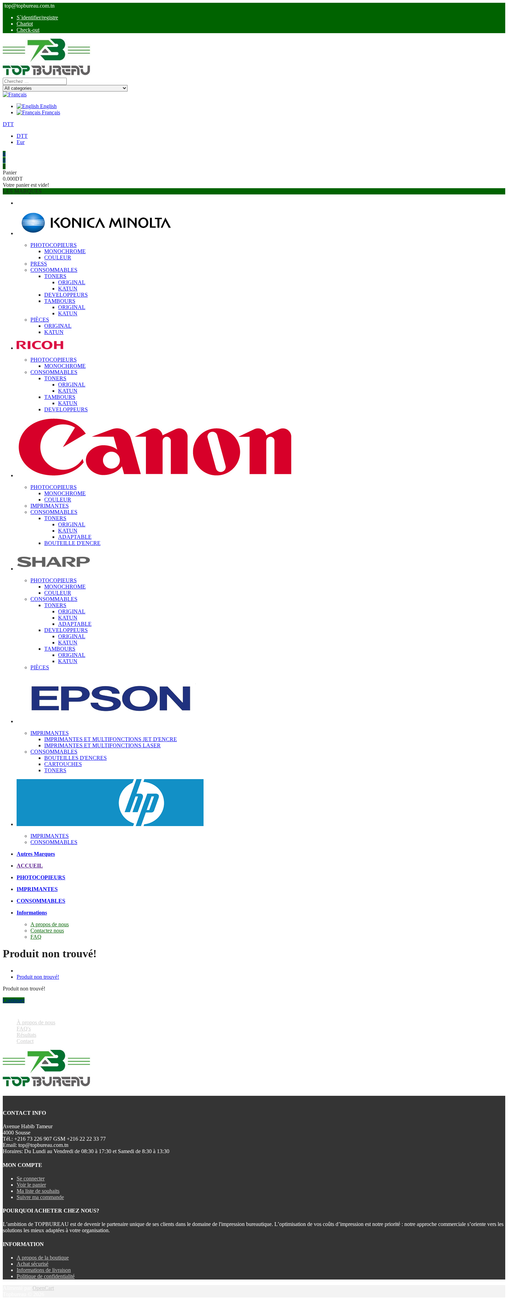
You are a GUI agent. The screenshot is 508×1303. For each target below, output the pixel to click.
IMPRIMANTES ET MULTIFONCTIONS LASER (102, 745)
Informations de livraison (44, 1270)
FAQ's (24, 1029)
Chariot (25, 24)
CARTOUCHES (63, 764)
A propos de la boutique (43, 1258)
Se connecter (31, 1178)
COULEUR (57, 257)
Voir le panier (31, 1185)
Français (50, 112)
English (48, 106)
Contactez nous (47, 930)
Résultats (26, 1035)
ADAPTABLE (75, 537)
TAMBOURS (59, 301)
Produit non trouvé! (38, 977)
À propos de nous (36, 1022)
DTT (8, 124)
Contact (25, 1041)
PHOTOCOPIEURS (53, 245)
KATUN (67, 288)
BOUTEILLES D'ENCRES (75, 758)
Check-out (28, 30)
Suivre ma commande (40, 1197)
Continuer (14, 1000)
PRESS (38, 264)
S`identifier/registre (37, 17)
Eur (21, 142)
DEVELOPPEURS (66, 295)
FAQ (35, 937)
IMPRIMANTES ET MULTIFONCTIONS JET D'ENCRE (110, 739)
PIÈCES (39, 320)
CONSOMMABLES (53, 270)
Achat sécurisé (32, 1264)
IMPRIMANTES (49, 506)
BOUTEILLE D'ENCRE (72, 543)
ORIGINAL (71, 282)
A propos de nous (49, 924)
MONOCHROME (65, 251)
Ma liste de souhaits (38, 1191)
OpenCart (43, 1288)
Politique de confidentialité (46, 1276)
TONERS (55, 276)
